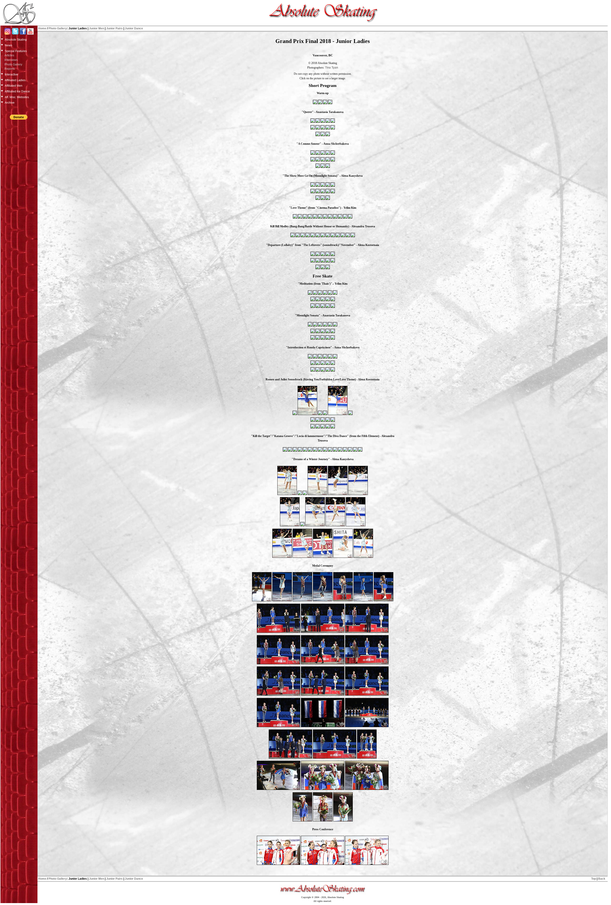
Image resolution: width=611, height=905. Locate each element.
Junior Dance (134, 28)
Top (593, 878)
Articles (9, 55)
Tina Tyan (331, 67)
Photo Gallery (13, 64)
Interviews (11, 60)
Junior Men (96, 28)
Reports (10, 68)
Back (601, 878)
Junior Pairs (114, 28)
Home (42, 28)
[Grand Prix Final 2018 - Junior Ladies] (315, 103)
